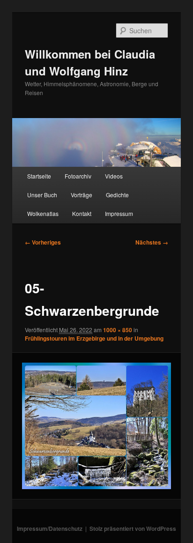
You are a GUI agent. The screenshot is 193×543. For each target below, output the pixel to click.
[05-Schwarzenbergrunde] (96, 426)
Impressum (119, 213)
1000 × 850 (117, 330)
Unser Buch (42, 195)
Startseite (39, 176)
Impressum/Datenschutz (49, 528)
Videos (114, 176)
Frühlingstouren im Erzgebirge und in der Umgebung (94, 338)
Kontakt (81, 213)
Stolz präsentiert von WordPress (132, 528)
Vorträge (81, 195)
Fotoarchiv (78, 176)
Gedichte (117, 195)
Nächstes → (151, 242)
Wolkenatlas (43, 213)
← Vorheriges (43, 242)
